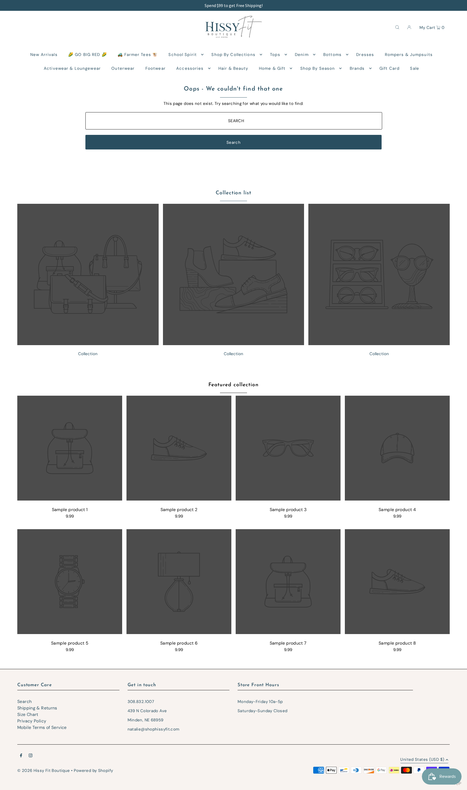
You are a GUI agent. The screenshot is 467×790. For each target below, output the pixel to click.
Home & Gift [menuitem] (272, 68)
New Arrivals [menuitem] (44, 54)
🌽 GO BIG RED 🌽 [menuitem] (87, 54)
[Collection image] (88, 343)
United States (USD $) (422, 760)
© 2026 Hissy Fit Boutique (43, 770)
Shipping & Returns (37, 708)
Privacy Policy (31, 721)
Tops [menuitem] (275, 54)
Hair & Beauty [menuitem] (233, 68)
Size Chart (27, 714)
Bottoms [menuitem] (332, 54)
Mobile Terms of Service (42, 727)
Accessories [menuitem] (190, 68)
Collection (88, 353)
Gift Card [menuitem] (389, 68)
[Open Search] (397, 27)
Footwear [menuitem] (155, 68)
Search (24, 701)
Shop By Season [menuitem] (317, 68)
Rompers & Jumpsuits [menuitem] (409, 54)
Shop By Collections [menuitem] (233, 54)
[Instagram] (30, 756)
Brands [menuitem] (357, 68)
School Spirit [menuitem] (182, 54)
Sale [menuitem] (414, 68)
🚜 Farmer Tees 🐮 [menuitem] (138, 54)
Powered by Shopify (93, 770)
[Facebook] (21, 756)
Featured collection (233, 385)
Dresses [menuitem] (365, 54)
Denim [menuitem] (302, 54)
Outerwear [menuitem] (123, 68)
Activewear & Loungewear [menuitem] (72, 68)
